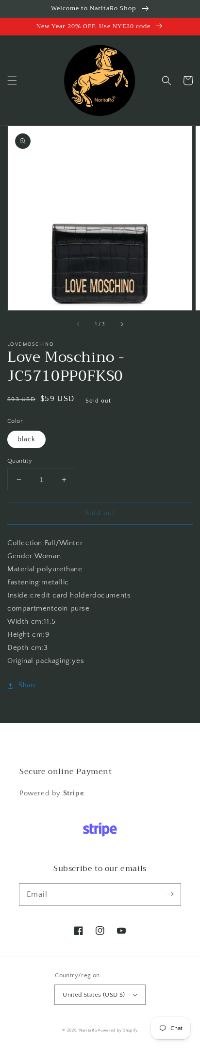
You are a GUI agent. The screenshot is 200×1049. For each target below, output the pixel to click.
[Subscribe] (170, 894)
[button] (12, 80)
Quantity (19, 460)
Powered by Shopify (118, 1030)
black (26, 439)
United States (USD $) (94, 994)
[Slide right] (121, 324)
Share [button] (27, 685)
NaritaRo (88, 1030)
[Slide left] (78, 324)
